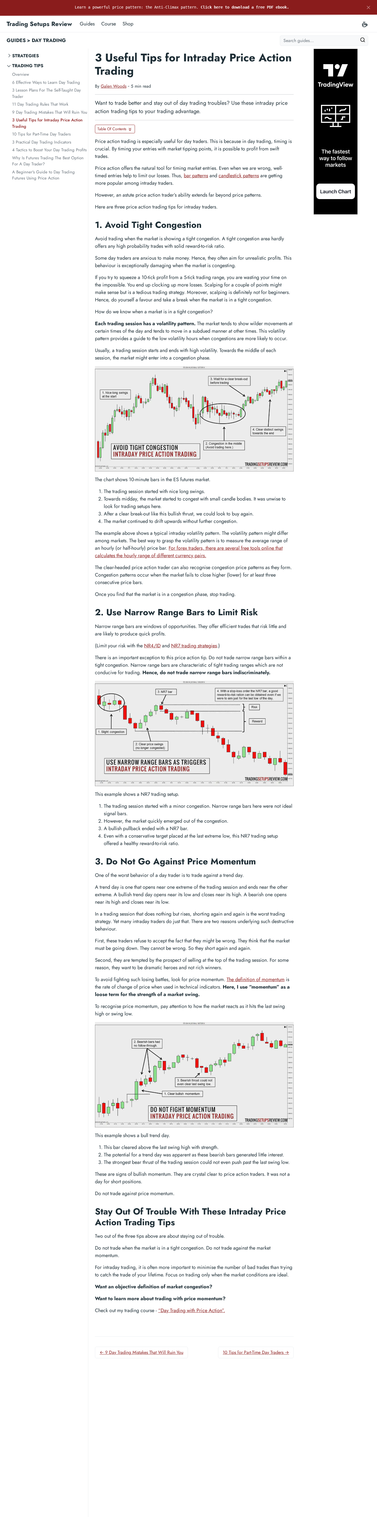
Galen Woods (113, 86)
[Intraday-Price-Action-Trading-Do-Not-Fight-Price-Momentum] (194, 1074)
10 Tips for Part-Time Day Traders (41, 134)
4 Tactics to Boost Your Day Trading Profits (49, 150)
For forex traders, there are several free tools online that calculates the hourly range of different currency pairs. (189, 551)
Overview (20, 74)
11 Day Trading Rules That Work (40, 104)
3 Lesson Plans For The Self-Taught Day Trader (46, 93)
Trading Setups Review (39, 23)
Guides (87, 23)
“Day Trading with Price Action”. (191, 1310)
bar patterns (196, 175)
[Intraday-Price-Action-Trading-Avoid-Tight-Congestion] (194, 418)
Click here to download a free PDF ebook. (245, 7)
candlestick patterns (239, 175)
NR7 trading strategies (194, 645)
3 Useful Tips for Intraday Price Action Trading (47, 123)
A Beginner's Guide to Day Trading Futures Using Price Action (43, 175)
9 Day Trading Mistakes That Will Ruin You (49, 112)
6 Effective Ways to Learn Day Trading (46, 82)
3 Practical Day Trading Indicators (41, 142)
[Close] (368, 7)
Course (108, 23)
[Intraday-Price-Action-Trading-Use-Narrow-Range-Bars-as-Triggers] (194, 733)
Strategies (25, 56)
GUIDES (16, 40)
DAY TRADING (49, 40)
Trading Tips (27, 65)
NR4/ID (152, 645)
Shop (128, 23)
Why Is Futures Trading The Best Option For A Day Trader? (48, 161)
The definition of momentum (256, 979)
